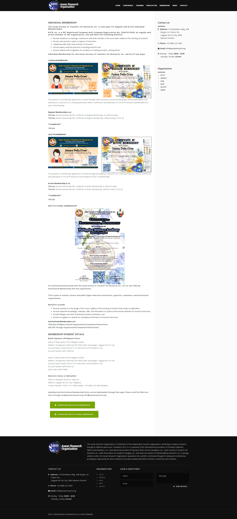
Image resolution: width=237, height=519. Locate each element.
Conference (128, 5)
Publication (151, 5)
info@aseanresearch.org (176, 48)
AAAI (162, 81)
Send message (181, 486)
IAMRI (162, 90)
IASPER (163, 87)
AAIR (162, 84)
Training (140, 5)
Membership (165, 5)
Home (118, 5)
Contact (184, 5)
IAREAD (163, 78)
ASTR (162, 75)
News (175, 5)
